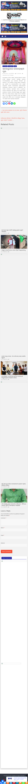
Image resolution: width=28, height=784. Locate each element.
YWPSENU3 (12, 73)
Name (2, 527)
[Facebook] (4, 103)
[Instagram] (9, 103)
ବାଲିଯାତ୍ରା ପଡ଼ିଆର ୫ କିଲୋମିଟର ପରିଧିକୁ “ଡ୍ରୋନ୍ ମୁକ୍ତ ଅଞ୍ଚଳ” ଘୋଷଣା (13, 119)
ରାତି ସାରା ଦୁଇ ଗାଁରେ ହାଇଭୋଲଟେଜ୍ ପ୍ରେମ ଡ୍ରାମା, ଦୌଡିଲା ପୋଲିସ (13, 484)
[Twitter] (6, 103)
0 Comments (18, 73)
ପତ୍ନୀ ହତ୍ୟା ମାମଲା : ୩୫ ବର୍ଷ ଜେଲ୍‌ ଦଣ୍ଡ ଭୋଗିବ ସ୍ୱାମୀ (13, 356)
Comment (3, 518)
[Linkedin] (12, 103)
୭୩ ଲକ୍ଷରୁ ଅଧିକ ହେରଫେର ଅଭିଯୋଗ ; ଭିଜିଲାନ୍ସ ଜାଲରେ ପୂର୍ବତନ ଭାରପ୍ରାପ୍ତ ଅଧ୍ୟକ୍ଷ (13, 504)
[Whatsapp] (14, 103)
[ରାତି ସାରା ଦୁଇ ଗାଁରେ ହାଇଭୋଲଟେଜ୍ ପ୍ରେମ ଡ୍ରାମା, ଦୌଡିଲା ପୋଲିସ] (14, 382)
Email (2, 535)
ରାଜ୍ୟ (15, 66)
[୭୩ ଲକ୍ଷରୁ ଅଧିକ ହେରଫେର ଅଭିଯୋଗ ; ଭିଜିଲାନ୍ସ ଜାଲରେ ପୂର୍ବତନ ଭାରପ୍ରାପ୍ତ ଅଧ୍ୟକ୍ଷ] (14, 489)
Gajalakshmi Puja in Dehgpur (8, 75)
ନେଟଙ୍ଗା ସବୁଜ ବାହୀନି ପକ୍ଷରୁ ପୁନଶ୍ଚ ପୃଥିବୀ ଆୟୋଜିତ (12, 230)
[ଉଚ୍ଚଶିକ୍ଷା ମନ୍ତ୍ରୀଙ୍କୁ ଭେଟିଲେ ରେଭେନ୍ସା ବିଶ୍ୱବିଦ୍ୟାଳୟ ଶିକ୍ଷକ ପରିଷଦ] (14, 362)
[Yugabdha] (2, 36)
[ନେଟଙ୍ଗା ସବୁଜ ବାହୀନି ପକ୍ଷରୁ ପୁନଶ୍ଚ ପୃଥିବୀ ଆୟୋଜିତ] (14, 128)
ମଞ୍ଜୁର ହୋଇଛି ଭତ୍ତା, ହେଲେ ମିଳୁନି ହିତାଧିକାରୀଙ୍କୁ (13, 250)
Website (3, 543)
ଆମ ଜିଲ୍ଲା (5, 66)
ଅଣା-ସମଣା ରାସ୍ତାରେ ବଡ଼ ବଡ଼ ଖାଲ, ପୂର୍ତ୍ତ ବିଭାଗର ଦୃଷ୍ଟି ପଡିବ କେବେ (14, 111)
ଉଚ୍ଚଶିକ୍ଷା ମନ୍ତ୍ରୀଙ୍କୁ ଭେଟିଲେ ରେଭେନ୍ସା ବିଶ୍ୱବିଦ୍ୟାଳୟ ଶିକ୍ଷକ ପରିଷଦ (12, 376)
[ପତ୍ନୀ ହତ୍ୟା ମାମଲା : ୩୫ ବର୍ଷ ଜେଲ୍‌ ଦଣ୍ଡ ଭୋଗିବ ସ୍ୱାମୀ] (14, 254)
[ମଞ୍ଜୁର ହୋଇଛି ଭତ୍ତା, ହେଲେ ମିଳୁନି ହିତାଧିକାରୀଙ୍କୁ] (14, 235)
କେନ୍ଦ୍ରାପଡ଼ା (10, 66)
